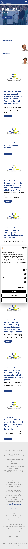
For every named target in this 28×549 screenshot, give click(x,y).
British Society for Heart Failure (14, 522)
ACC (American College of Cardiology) (14, 515)
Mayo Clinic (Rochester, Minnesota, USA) (14, 529)
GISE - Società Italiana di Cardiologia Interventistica (14, 526)
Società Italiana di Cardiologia (14, 531)
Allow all (14, 291)
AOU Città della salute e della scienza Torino (14, 520)
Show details (21, 287)
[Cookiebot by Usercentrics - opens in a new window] (21, 248)
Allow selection (14, 295)
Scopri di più (7, 17)
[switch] (25, 274)
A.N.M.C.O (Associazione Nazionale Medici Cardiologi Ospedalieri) (14, 512)
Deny (14, 299)
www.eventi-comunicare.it (17, 472)
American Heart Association (14, 517)
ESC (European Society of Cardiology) (14, 524)
